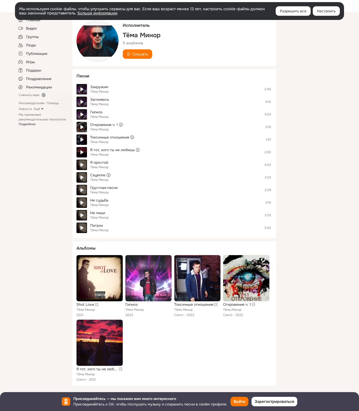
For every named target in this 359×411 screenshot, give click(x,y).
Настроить (326, 11)
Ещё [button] (37, 109)
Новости (25, 109)
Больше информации (97, 13)
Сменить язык (29, 95)
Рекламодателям (31, 103)
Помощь (53, 103)
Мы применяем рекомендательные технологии (42, 119)
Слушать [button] (140, 54)
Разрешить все (293, 11)
